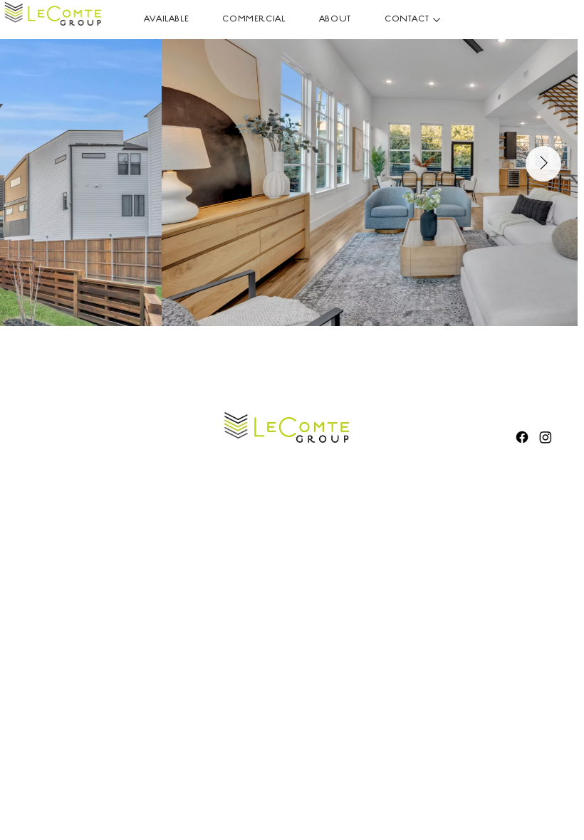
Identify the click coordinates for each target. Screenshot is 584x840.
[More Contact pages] (436, 19)
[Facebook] (522, 437)
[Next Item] (543, 164)
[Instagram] (545, 437)
